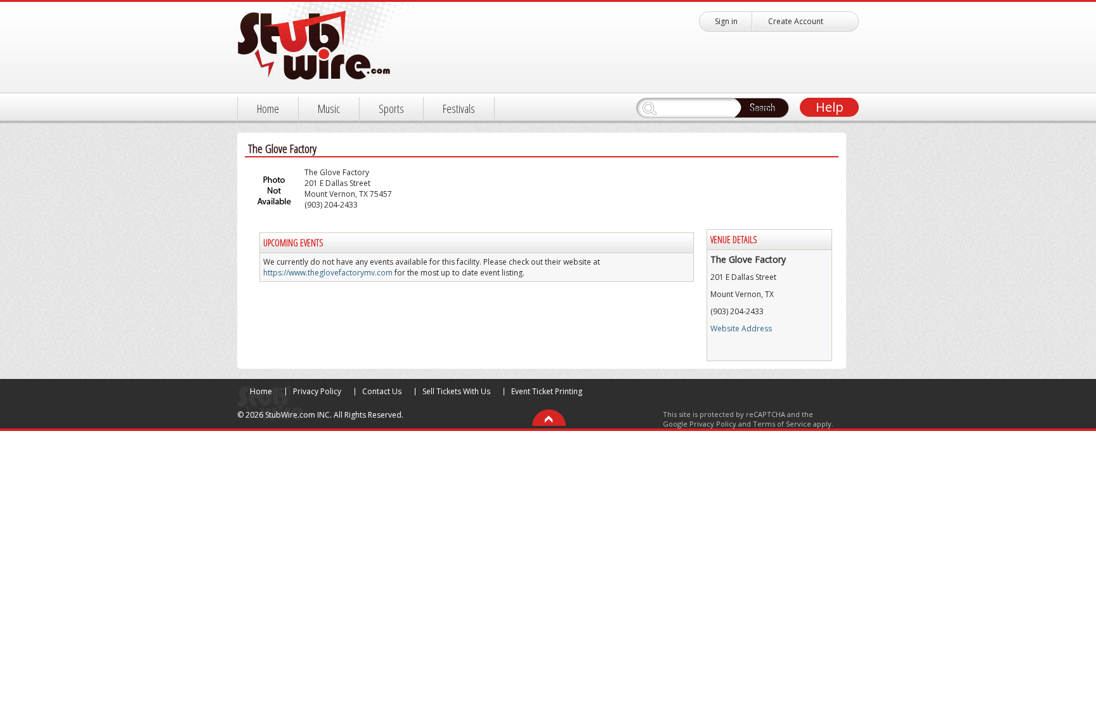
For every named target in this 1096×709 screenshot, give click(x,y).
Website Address (741, 328)
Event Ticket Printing (546, 391)
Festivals (459, 108)
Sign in (726, 21)
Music (329, 108)
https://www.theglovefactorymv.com (328, 272)
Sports (391, 108)
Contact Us (381, 391)
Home (268, 108)
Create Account (795, 21)
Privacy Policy (317, 391)
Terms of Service (782, 423)
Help (830, 107)
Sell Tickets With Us (456, 391)
